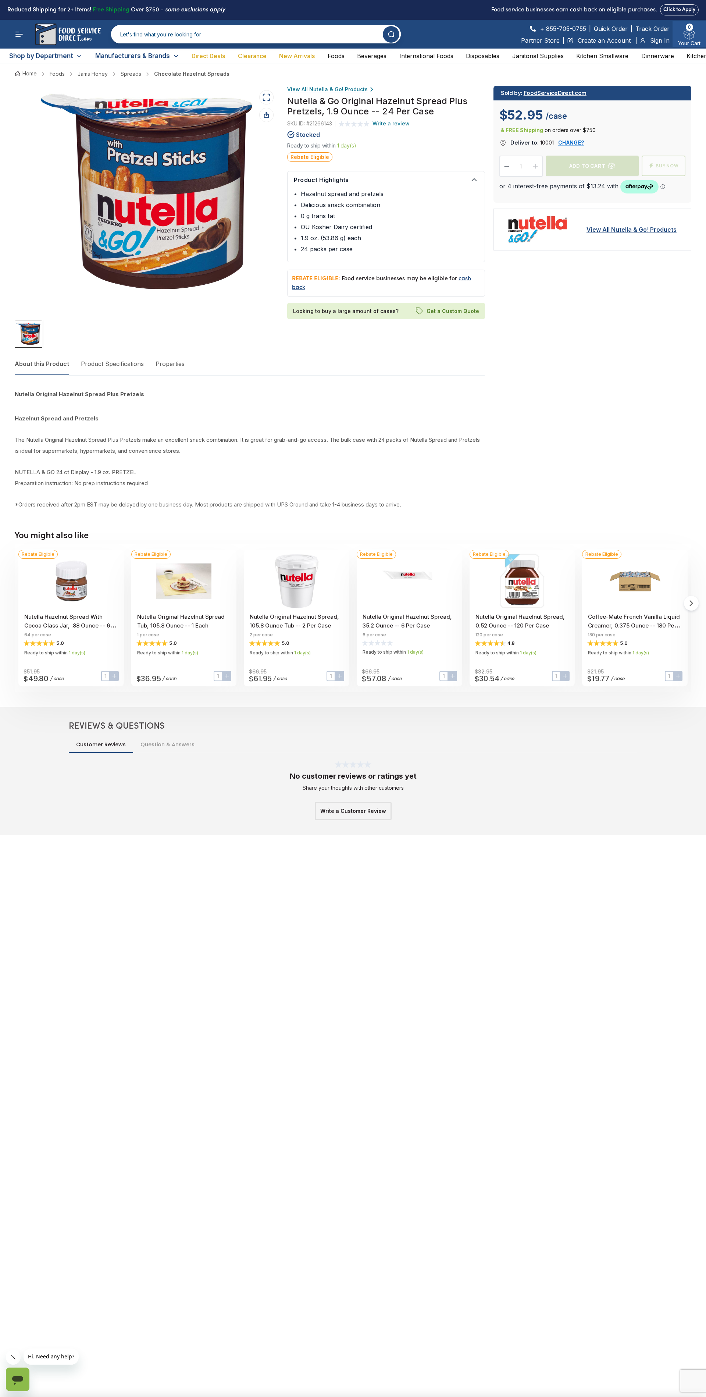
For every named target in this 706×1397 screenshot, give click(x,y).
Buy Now (667, 166)
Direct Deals (208, 56)
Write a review (391, 123)
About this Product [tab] (42, 363)
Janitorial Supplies (538, 56)
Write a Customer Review (353, 811)
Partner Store (540, 40)
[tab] (28, 334)
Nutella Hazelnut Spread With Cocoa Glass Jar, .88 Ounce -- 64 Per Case (69, 625)
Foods (336, 56)
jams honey (93, 74)
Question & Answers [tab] (167, 744)
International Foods (426, 56)
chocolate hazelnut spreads (191, 74)
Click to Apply (679, 10)
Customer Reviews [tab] (101, 744)
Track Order (652, 28)
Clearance (252, 56)
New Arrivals (297, 56)
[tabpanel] (250, 449)
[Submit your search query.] (391, 34)
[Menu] (19, 34)
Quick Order (611, 28)
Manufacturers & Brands (132, 56)
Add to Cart (587, 165)
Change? (571, 142)
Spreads (131, 74)
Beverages (371, 56)
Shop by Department (41, 56)
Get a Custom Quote (452, 311)
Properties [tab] (170, 363)
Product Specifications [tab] (112, 363)
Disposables (482, 56)
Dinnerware (657, 56)
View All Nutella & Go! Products (327, 89)
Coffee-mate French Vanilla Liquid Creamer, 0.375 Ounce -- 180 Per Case (634, 625)
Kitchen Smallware (602, 56)
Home (29, 73)
